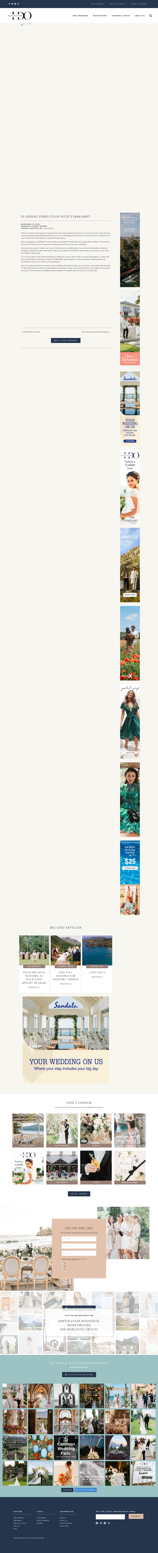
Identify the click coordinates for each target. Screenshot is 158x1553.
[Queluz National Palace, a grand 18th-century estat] (66, 1421)
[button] (97, 1523)
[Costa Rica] (97, 958)
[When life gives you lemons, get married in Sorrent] (143, 1396)
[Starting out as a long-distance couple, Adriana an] (66, 1473)
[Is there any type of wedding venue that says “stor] (14, 1473)
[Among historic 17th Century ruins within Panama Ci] (117, 1473)
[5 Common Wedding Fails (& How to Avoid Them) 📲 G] (66, 1447)
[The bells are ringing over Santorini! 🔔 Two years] (66, 1396)
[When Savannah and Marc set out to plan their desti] (40, 1421)
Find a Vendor (97, 4)
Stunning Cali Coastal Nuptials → (96, 332)
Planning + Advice (121, 16)
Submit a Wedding (139, 4)
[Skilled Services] (43, 315)
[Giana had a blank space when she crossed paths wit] (40, 1473)
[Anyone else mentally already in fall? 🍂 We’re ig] (14, 1421)
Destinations (100, 16)
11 (64, 1269)
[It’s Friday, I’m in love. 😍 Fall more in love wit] (143, 1447)
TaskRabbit (48, 228)
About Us (140, 16)
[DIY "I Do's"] (43, 279)
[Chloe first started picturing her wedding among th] (143, 1421)
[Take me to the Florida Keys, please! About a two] (117, 1396)
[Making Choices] (43, 310)
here (26, 270)
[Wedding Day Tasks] (86, 293)
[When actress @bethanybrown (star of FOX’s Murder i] (92, 1396)
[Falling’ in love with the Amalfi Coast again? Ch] (117, 1447)
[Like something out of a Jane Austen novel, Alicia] (117, 1421)
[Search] (148, 16)
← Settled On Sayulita (30, 332)
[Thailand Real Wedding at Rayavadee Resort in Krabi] (34, 963)
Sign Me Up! (136, 1516)
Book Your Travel (117, 4)
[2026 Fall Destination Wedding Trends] (66, 962)
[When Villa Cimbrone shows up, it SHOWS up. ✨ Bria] (40, 1396)
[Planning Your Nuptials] (86, 310)
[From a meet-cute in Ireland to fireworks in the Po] (92, 1447)
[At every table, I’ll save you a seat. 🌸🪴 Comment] (40, 1447)
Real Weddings (80, 16)
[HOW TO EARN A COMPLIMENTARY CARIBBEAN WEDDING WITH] (143, 1473)
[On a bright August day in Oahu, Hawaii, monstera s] (92, 1421)
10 (65, 1266)
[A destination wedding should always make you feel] (14, 1396)
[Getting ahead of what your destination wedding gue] (14, 1447)
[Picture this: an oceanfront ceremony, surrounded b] (92, 1473)
